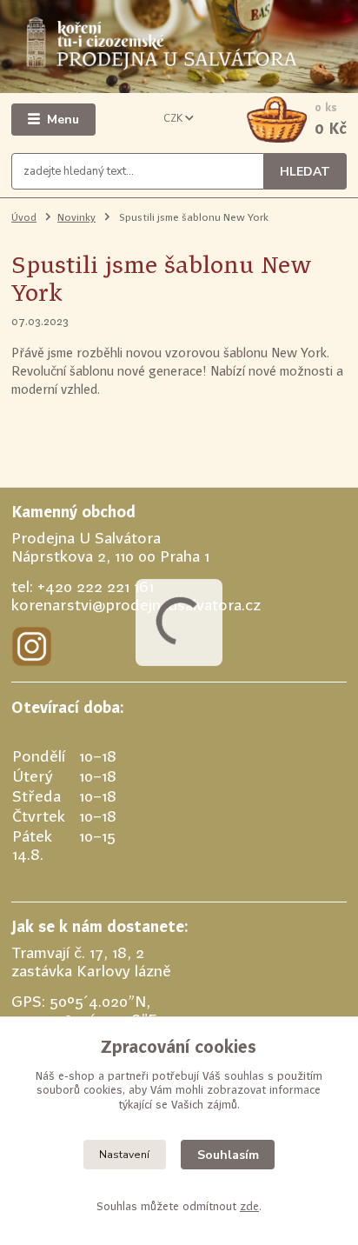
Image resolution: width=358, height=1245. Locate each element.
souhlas (244, 1075)
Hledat (305, 171)
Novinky (76, 217)
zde (249, 1206)
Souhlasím (228, 1155)
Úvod (23, 217)
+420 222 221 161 (95, 586)
